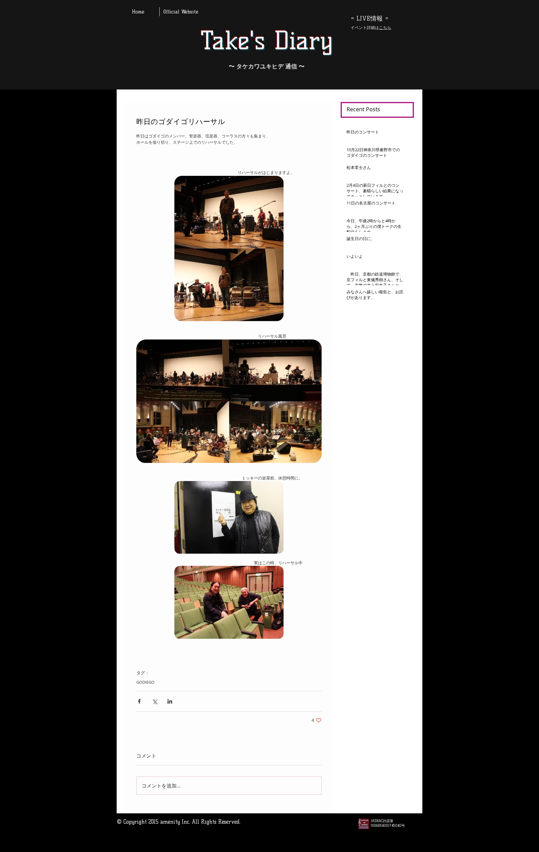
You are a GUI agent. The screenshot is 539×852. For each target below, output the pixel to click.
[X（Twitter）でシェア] (155, 701)
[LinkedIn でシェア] (170, 701)
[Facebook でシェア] (139, 701)
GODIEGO (145, 682)
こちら (385, 27)
